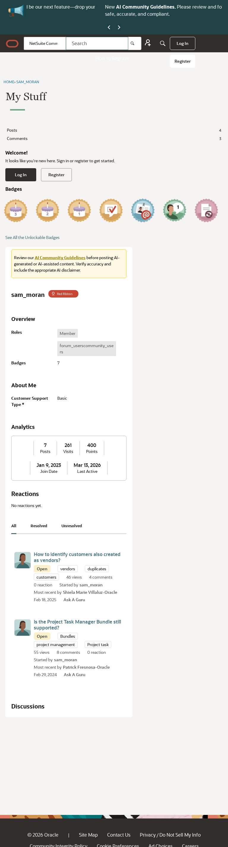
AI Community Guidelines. (77, 7)
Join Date (48, 471)
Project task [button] (98, 644)
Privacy (148, 835)
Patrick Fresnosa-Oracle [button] (86, 667)
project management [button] (56, 644)
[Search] (134, 43)
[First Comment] (174, 210)
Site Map (88, 835)
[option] (67, 333)
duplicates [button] (97, 569)
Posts (114, 130)
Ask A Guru (74, 599)
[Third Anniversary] (16, 210)
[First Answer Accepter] (111, 210)
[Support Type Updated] (206, 210)
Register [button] (56, 174)
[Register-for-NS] (147, 43)
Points (92, 451)
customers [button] (46, 577)
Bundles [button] (67, 636)
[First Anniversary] (79, 210)
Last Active (87, 471)
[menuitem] (182, 43)
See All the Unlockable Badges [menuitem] (32, 237)
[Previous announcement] (109, 27)
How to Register (112, 58)
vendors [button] (67, 569)
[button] (22, 560)
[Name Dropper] (143, 210)
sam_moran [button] (91, 585)
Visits (68, 451)
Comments (114, 138)
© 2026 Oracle (42, 835)
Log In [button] (21, 174)
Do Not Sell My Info (180, 835)
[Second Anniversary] (47, 210)
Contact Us (118, 835)
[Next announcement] (119, 27)
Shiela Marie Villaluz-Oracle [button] (90, 592)
